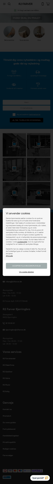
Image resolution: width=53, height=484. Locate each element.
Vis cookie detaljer (26, 272)
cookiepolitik (22, 242)
